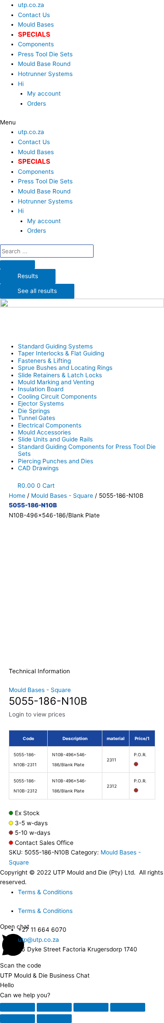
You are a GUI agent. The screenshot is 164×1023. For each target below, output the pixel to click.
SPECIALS (34, 34)
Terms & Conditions (45, 892)
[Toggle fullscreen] (90, 1007)
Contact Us (34, 14)
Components (36, 44)
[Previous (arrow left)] (17, 1018)
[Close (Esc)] (17, 1007)
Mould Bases (36, 24)
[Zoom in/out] (127, 1007)
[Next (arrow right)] (54, 1018)
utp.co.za (31, 4)
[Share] (54, 1007)
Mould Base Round (44, 63)
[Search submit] (17, 264)
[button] (82, 122)
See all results (37, 290)
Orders (36, 103)
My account (44, 93)
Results (27, 275)
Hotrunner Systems (45, 73)
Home (17, 495)
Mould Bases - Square (62, 495)
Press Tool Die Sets (45, 54)
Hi (21, 83)
